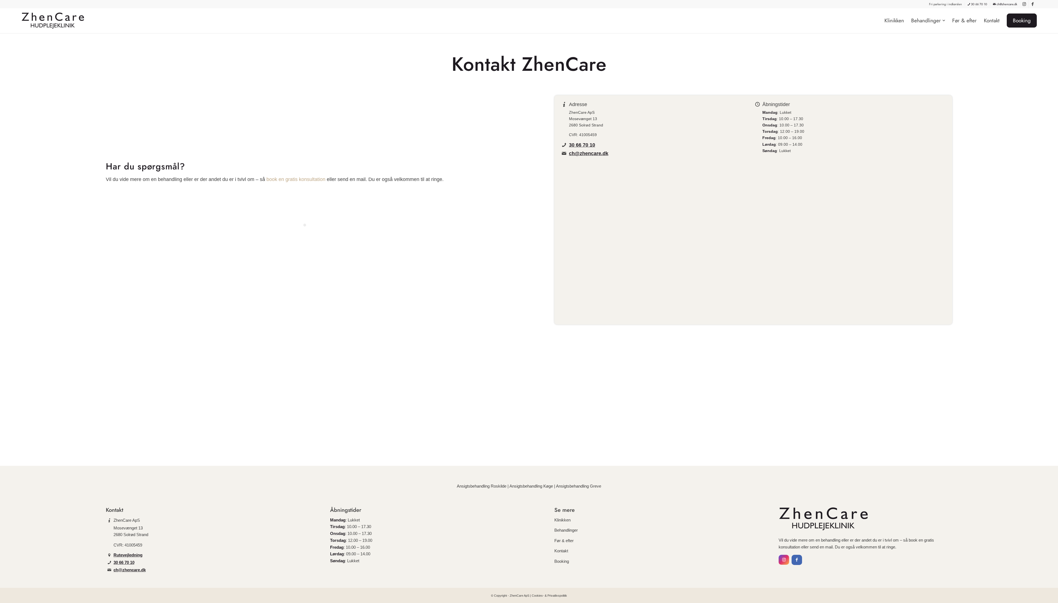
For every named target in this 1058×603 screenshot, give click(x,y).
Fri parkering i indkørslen (945, 4)
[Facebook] (797, 560)
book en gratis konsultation (295, 179)
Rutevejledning (128, 555)
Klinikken (562, 520)
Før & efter (564, 540)
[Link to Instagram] (1024, 4)
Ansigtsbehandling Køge (531, 486)
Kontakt (561, 550)
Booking (561, 561)
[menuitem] (945, 4)
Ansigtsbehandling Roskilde (481, 486)
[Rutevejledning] (109, 555)
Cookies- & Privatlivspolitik (549, 595)
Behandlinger (566, 530)
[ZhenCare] (54, 20)
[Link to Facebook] (1033, 4)
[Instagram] (784, 560)
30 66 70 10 (978, 4)
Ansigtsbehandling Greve (578, 486)
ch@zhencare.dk (1006, 4)
